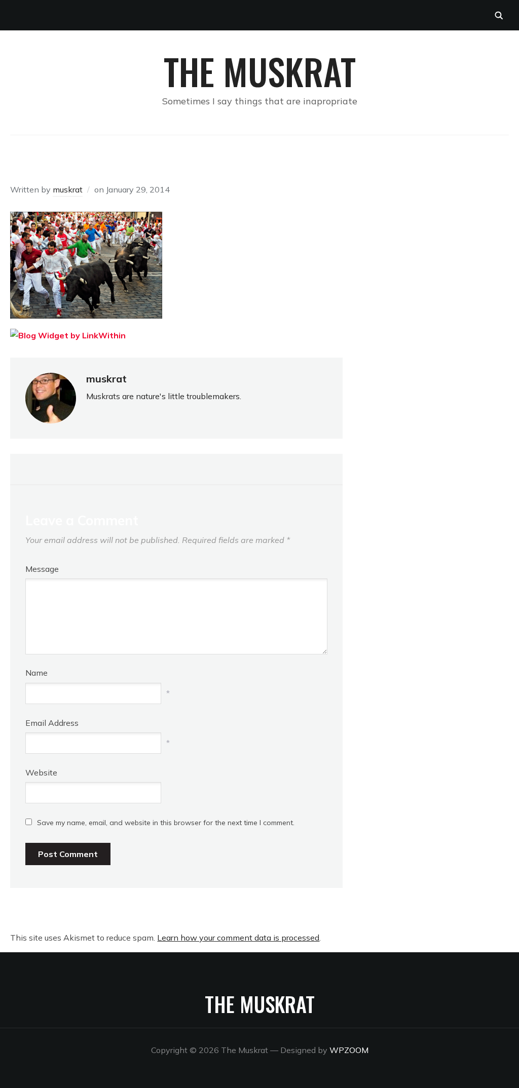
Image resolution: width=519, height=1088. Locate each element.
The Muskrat (260, 71)
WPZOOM (348, 1050)
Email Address (52, 723)
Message (42, 569)
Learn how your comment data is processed (238, 937)
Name (36, 673)
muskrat (68, 189)
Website (41, 772)
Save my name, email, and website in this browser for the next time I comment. (165, 822)
